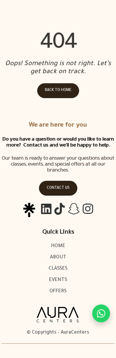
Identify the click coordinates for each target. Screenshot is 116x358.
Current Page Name (59, 354)
